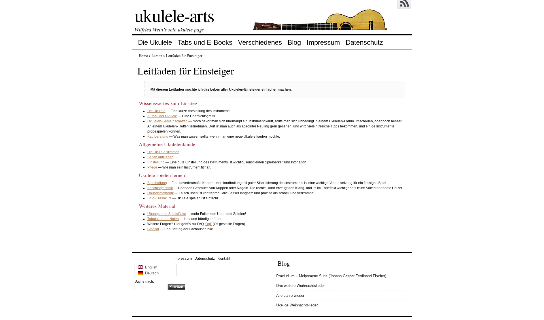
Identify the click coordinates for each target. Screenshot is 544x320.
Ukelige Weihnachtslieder (297, 305)
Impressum (323, 42)
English (150, 267)
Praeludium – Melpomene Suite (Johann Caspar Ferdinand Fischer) (331, 276)
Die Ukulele (155, 42)
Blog (294, 42)
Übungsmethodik (160, 193)
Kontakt (224, 258)
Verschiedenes (260, 42)
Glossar (153, 229)
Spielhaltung (157, 183)
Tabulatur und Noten (163, 219)
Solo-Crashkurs (159, 198)
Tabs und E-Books (205, 42)
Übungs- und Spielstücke (166, 214)
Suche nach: (144, 281)
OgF (208, 224)
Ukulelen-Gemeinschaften (167, 121)
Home (143, 55)
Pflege (152, 167)
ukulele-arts (174, 15)
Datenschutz (364, 42)
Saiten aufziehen (160, 157)
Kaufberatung (157, 136)
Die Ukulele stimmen (163, 152)
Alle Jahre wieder (290, 295)
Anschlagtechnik (160, 188)
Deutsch (151, 273)
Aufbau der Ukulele (162, 116)
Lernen (157, 55)
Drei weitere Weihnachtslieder (300, 285)
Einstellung (156, 162)
